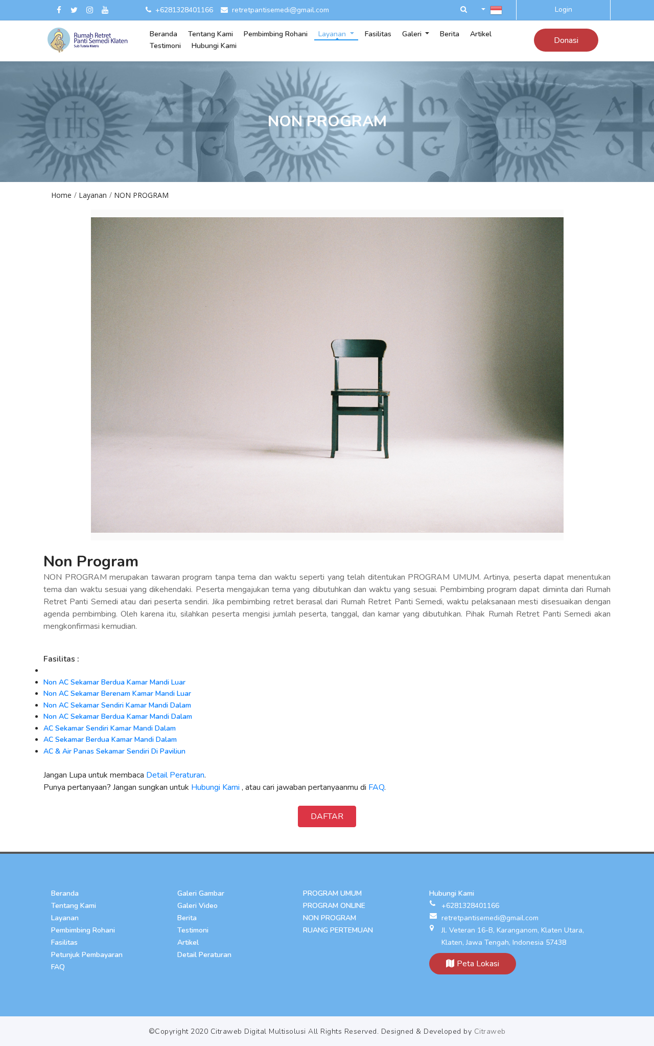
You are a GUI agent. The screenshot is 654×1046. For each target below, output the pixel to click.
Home (61, 195)
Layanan (93, 195)
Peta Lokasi (478, 963)
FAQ (376, 787)
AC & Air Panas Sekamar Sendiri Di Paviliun (114, 751)
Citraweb (490, 1031)
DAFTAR (327, 816)
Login (563, 9)
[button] (463, 10)
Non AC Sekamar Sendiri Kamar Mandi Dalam (117, 705)
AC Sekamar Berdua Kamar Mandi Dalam (110, 739)
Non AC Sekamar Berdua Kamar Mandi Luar (114, 682)
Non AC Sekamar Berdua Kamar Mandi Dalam (117, 716)
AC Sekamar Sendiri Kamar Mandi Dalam (109, 728)
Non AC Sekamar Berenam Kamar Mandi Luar (117, 693)
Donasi (566, 40)
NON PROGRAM (141, 195)
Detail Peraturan (175, 775)
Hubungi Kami (215, 787)
